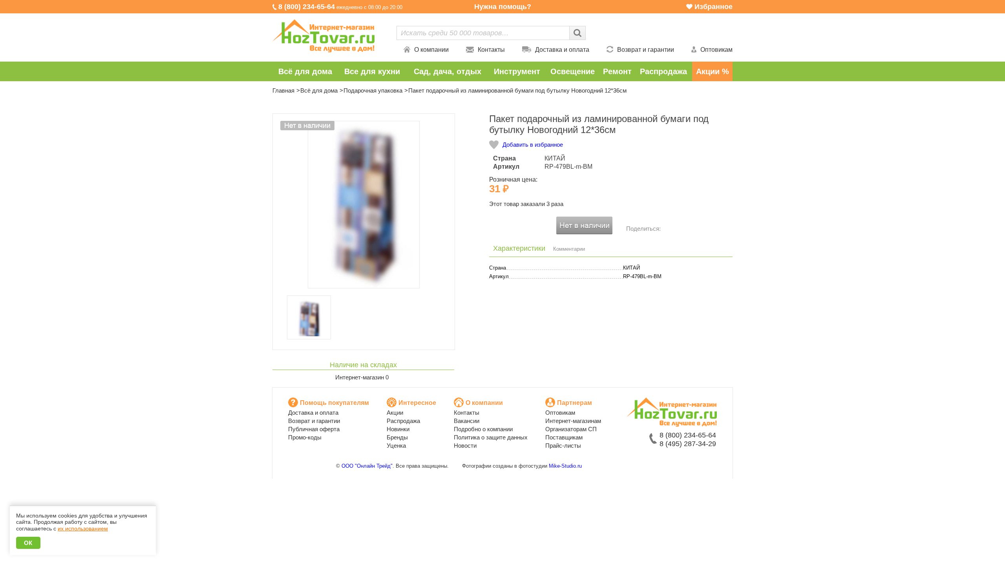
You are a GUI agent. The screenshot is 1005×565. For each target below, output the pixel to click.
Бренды (397, 437)
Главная (283, 90)
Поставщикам (564, 437)
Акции (395, 412)
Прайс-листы (563, 445)
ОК (28, 542)
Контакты (491, 49)
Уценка (396, 445)
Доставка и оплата (562, 49)
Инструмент (517, 71)
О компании (431, 49)
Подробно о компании (483, 429)
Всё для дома (305, 71)
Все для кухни (372, 71)
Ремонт (617, 71)
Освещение (572, 71)
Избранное (713, 7)
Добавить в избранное (532, 144)
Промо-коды (305, 437)
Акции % (712, 71)
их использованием (83, 528)
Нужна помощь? (502, 7)
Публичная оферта (314, 429)
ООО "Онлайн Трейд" (367, 466)
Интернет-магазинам (573, 420)
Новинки (398, 429)
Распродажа (663, 71)
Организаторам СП (571, 429)
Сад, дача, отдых (447, 71)
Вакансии (466, 420)
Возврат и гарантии (645, 49)
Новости (465, 445)
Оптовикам (716, 49)
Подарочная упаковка (373, 90)
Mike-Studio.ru (565, 466)
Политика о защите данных (491, 437)
